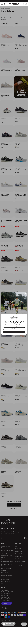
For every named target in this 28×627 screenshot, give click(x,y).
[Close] (25, 293)
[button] (26, 4)
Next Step (14, 332)
